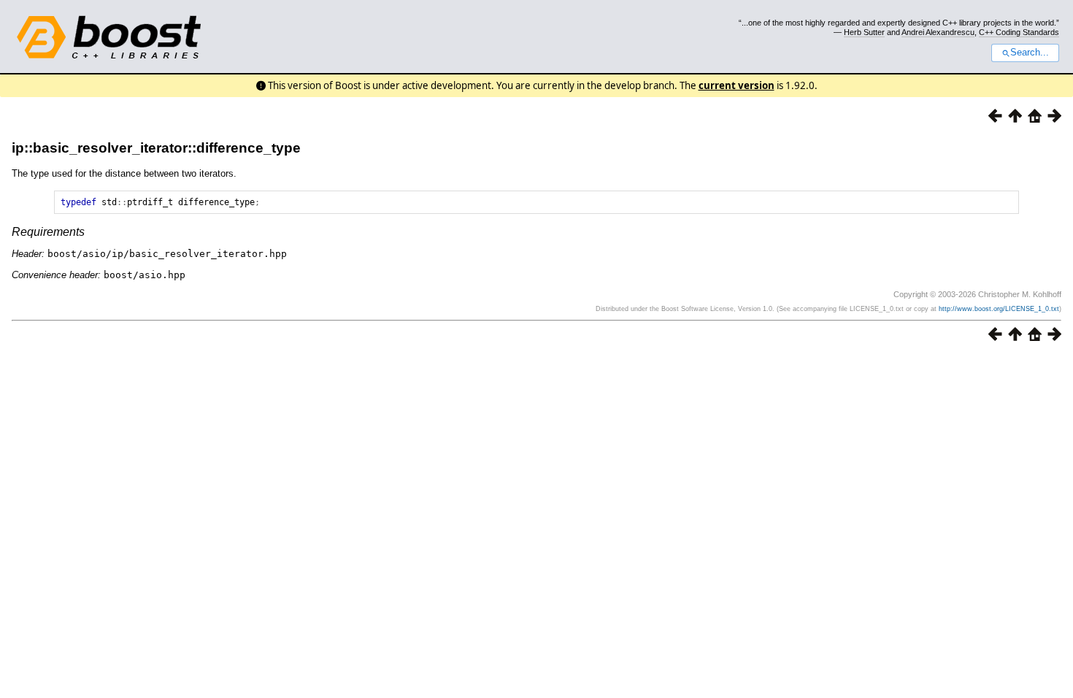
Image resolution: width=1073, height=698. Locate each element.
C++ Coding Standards (1019, 32)
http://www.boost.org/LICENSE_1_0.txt (999, 308)
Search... (1029, 52)
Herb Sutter (864, 32)
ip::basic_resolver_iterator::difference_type (156, 148)
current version (736, 85)
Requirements (48, 232)
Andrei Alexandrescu (937, 32)
